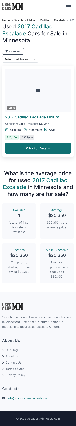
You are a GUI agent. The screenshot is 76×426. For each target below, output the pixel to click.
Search (18, 20)
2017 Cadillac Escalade (32, 117)
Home (6, 20)
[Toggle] (68, 7)
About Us (12, 356)
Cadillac (45, 20)
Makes (31, 20)
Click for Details (38, 148)
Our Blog (12, 350)
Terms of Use (15, 369)
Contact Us (13, 362)
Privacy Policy (15, 375)
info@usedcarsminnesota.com (28, 398)
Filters (14, 51)
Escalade (59, 20)
